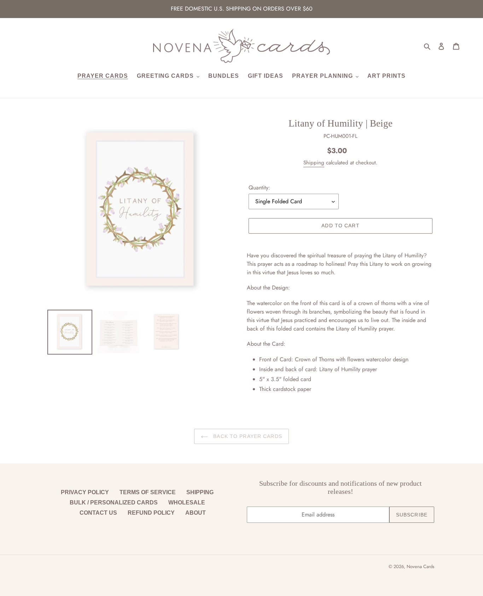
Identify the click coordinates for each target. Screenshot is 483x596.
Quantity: (259, 187)
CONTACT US (98, 513)
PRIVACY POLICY (85, 492)
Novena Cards (420, 566)
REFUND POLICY (151, 513)
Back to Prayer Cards (246, 436)
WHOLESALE (186, 502)
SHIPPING (200, 492)
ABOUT (195, 513)
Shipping (313, 162)
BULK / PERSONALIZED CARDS (114, 502)
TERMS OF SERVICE (148, 492)
